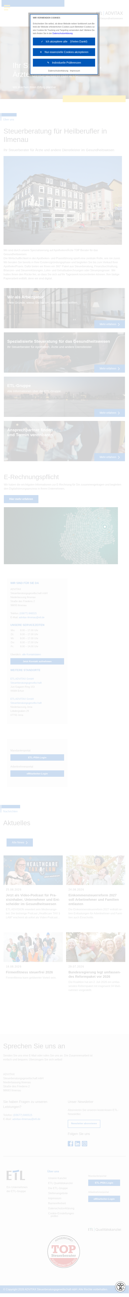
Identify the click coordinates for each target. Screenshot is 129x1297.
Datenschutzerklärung (63, 33)
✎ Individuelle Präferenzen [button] (64, 62)
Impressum (75, 71)
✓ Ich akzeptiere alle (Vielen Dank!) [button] (64, 41)
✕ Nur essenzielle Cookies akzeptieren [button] (64, 52)
